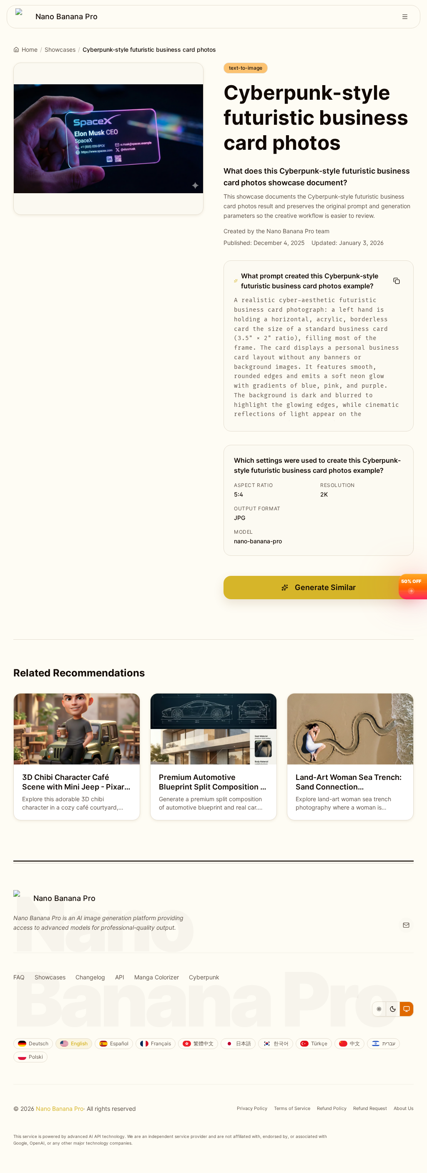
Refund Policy (332, 1108)
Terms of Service (292, 1108)
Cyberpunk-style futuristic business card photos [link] (149, 50)
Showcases (60, 50)
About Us (404, 1108)
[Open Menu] (405, 16)
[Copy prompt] (396, 281)
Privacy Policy (252, 1108)
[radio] (379, 1009)
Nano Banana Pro (59, 1108)
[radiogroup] (393, 1009)
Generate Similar (325, 587)
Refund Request (370, 1108)
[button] (413, 587)
